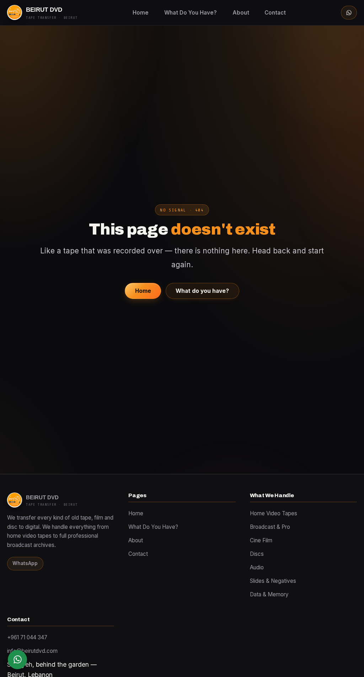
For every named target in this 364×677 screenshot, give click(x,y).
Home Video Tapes (273, 513)
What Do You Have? (190, 12)
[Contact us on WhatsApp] (17, 659)
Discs (257, 553)
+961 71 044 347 (27, 637)
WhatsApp (25, 563)
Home (141, 12)
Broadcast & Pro (270, 526)
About (240, 12)
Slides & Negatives (273, 580)
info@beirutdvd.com (32, 651)
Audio (257, 567)
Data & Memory (269, 594)
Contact (275, 12)
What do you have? (202, 291)
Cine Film (261, 540)
